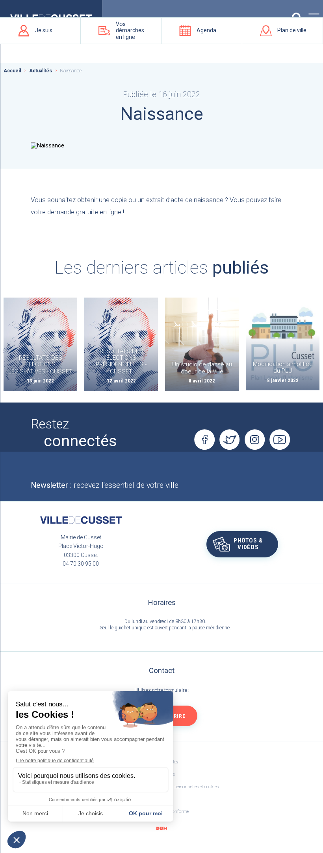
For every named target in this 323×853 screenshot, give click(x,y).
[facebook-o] (204, 440)
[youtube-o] (280, 440)
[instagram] (255, 440)
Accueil (12, 71)
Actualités (40, 71)
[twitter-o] (229, 440)
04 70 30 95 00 (81, 564)
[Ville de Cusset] (81, 520)
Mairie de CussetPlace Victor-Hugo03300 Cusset (81, 546)
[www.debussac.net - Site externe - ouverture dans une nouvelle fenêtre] (161, 828)
